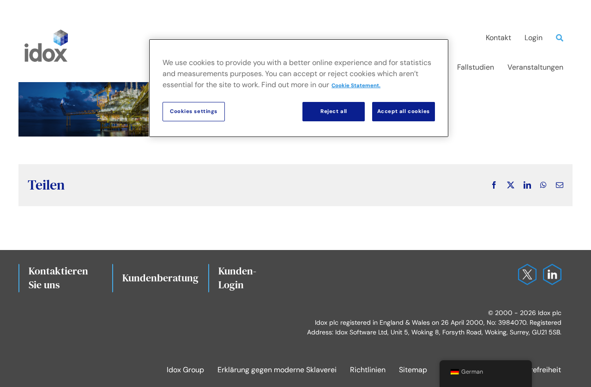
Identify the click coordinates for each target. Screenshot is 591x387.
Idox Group (185, 370)
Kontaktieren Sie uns (58, 278)
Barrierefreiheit (535, 370)
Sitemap (413, 370)
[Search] (562, 37)
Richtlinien (368, 370)
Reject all (333, 111)
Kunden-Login (237, 278)
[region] (299, 88)
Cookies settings (193, 111)
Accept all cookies (403, 111)
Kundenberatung (160, 278)
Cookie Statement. (356, 85)
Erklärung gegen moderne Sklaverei (277, 370)
